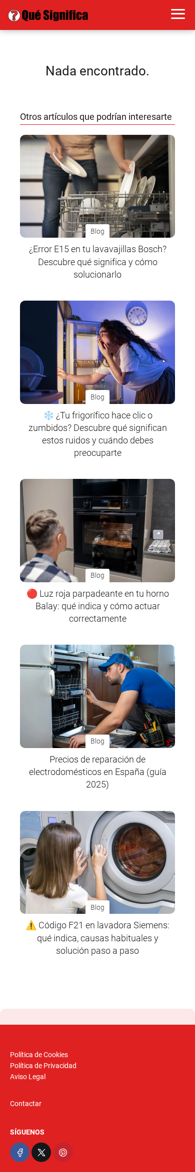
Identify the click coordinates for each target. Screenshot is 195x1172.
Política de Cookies (39, 1055)
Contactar (26, 1104)
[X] (41, 1152)
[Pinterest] (62, 1152)
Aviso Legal (28, 1077)
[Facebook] (20, 1152)
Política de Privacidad (43, 1066)
